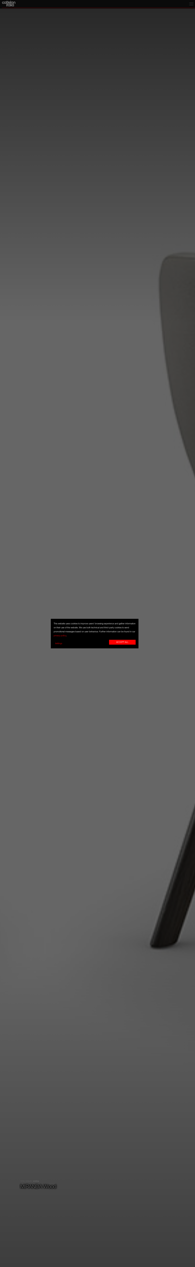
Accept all (122, 642)
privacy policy (60, 636)
